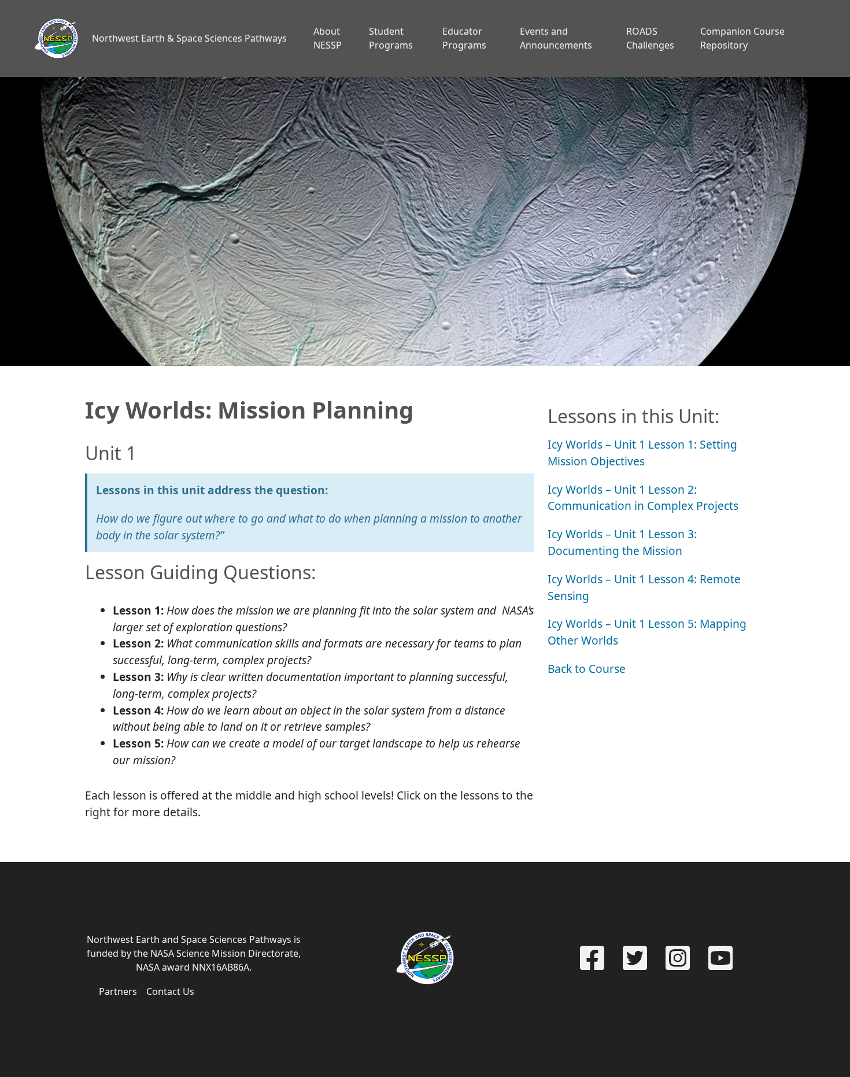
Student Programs (391, 38)
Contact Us (170, 991)
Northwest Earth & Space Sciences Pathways (189, 38)
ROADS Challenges (650, 38)
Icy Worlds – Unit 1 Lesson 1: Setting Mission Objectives (642, 452)
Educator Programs (464, 38)
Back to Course (587, 668)
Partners (118, 991)
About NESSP (327, 38)
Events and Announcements (556, 38)
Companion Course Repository (742, 38)
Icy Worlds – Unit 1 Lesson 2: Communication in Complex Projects (643, 498)
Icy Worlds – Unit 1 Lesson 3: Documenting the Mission (622, 542)
